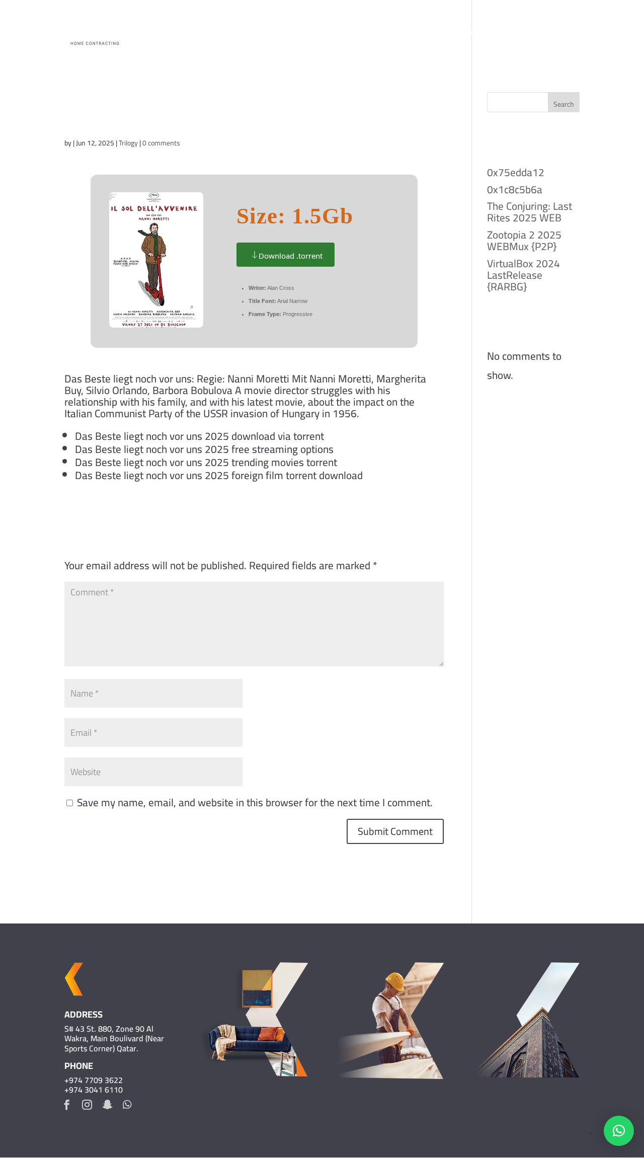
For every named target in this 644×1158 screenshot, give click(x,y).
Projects (452, 34)
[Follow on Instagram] (87, 1105)
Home (371, 34)
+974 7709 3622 (93, 1080)
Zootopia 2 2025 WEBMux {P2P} (524, 240)
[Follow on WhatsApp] (127, 1105)
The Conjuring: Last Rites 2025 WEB (529, 211)
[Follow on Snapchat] (107, 1105)
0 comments (161, 142)
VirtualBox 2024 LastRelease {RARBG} (523, 275)
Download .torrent (291, 256)
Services (503, 34)
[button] (619, 1131)
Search (563, 104)
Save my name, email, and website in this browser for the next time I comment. (255, 802)
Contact (561, 34)
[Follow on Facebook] (67, 1105)
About (408, 34)
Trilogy (128, 142)
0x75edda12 (515, 172)
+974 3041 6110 (93, 1089)
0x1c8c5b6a (514, 189)
